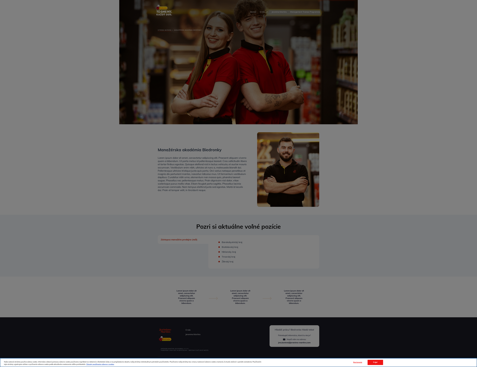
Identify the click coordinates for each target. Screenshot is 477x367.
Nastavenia (357, 362)
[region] (238, 362)
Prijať (375, 362)
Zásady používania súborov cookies (100, 364)
